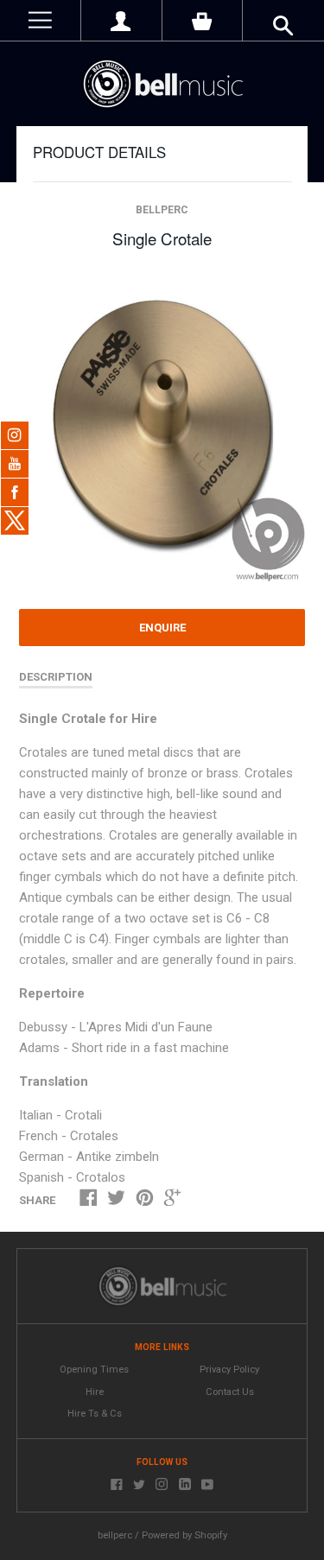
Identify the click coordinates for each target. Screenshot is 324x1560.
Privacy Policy (229, 1369)
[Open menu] (40, 20)
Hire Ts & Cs (94, 1413)
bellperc (162, 210)
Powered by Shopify (184, 1535)
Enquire (162, 627)
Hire (95, 1392)
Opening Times (94, 1369)
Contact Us (230, 1392)
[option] (162, 430)
